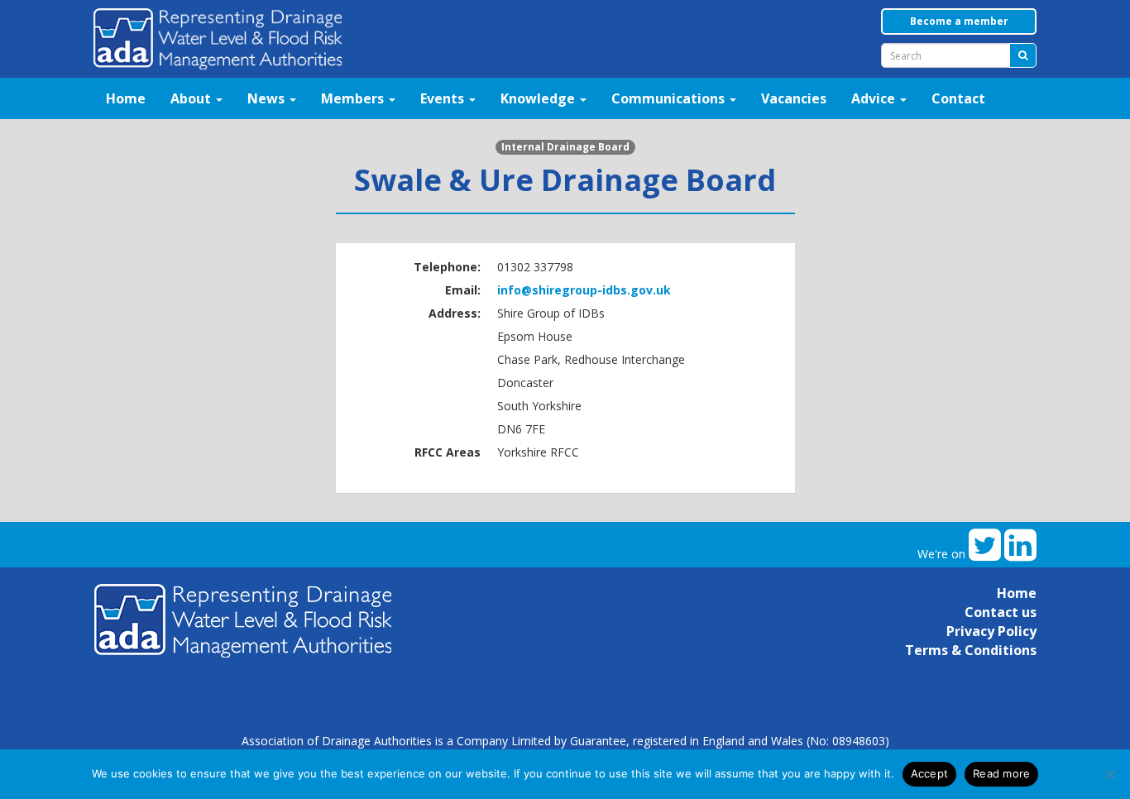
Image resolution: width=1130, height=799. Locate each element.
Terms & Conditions (971, 650)
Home (126, 98)
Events (443, 98)
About (192, 98)
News (267, 98)
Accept (930, 773)
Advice (874, 98)
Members (354, 98)
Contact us (1001, 612)
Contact (958, 98)
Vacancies (793, 98)
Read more (1001, 773)
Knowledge (539, 98)
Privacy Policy (991, 631)
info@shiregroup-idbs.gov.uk (584, 290)
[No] (1109, 774)
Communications (669, 98)
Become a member (959, 21)
